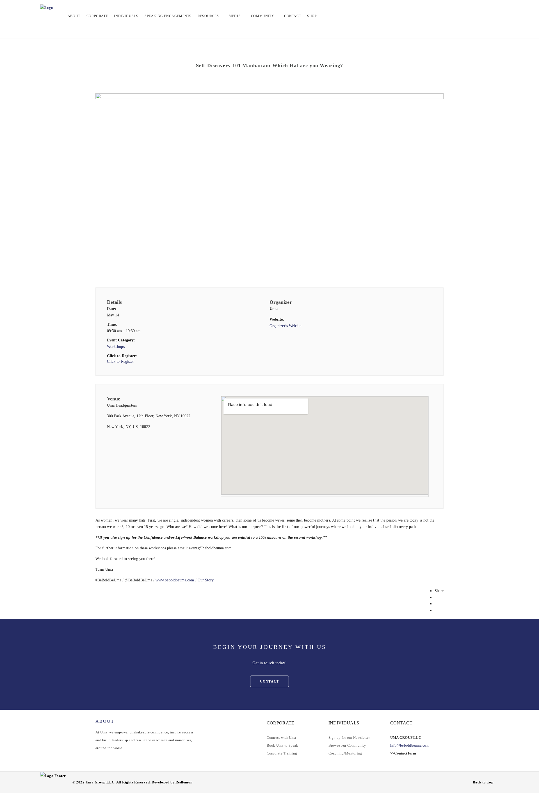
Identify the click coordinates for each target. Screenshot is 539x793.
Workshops (116, 347)
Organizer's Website (285, 326)
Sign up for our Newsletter (349, 737)
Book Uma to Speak (282, 745)
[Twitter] (436, 604)
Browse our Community (347, 745)
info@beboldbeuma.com (409, 745)
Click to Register (120, 361)
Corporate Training (282, 753)
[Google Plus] (436, 610)
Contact (269, 681)
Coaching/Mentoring (345, 753)
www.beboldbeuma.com (175, 580)
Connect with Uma (281, 737)
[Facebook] (436, 597)
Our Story (206, 580)
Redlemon (184, 782)
